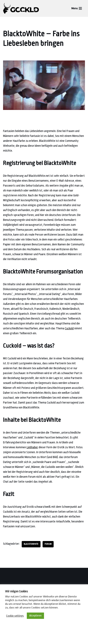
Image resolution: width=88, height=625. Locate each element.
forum (48, 544)
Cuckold (69, 328)
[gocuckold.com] (22, 8)
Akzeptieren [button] (35, 615)
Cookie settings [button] (15, 615)
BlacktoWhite (31, 544)
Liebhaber (32, 447)
